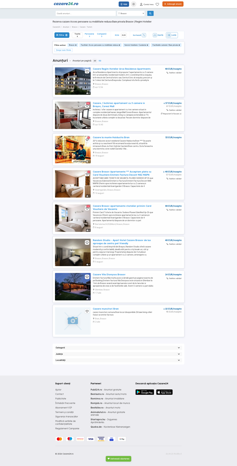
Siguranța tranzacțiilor (66, 416)
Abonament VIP (63, 407)
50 (100, 61)
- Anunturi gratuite (106, 389)
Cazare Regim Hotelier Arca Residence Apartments (122, 68)
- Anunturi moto (105, 407)
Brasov (72, 45)
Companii (101, 35)
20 (95, 61)
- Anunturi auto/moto (109, 394)
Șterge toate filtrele (63, 50)
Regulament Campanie (67, 428)
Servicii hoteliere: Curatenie (135, 45)
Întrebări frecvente (65, 403)
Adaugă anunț (174, 4)
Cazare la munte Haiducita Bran (111, 137)
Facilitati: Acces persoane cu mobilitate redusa (99, 45)
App (125, 4)
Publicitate (60, 398)
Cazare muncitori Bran (106, 308)
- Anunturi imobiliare (107, 398)
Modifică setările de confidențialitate (65, 422)
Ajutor (58, 389)
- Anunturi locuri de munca (110, 403)
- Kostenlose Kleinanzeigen (110, 426)
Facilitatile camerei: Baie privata (165, 45)
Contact (59, 394)
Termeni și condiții (64, 412)
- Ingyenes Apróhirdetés (104, 421)
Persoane (89, 35)
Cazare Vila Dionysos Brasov (109, 274)
